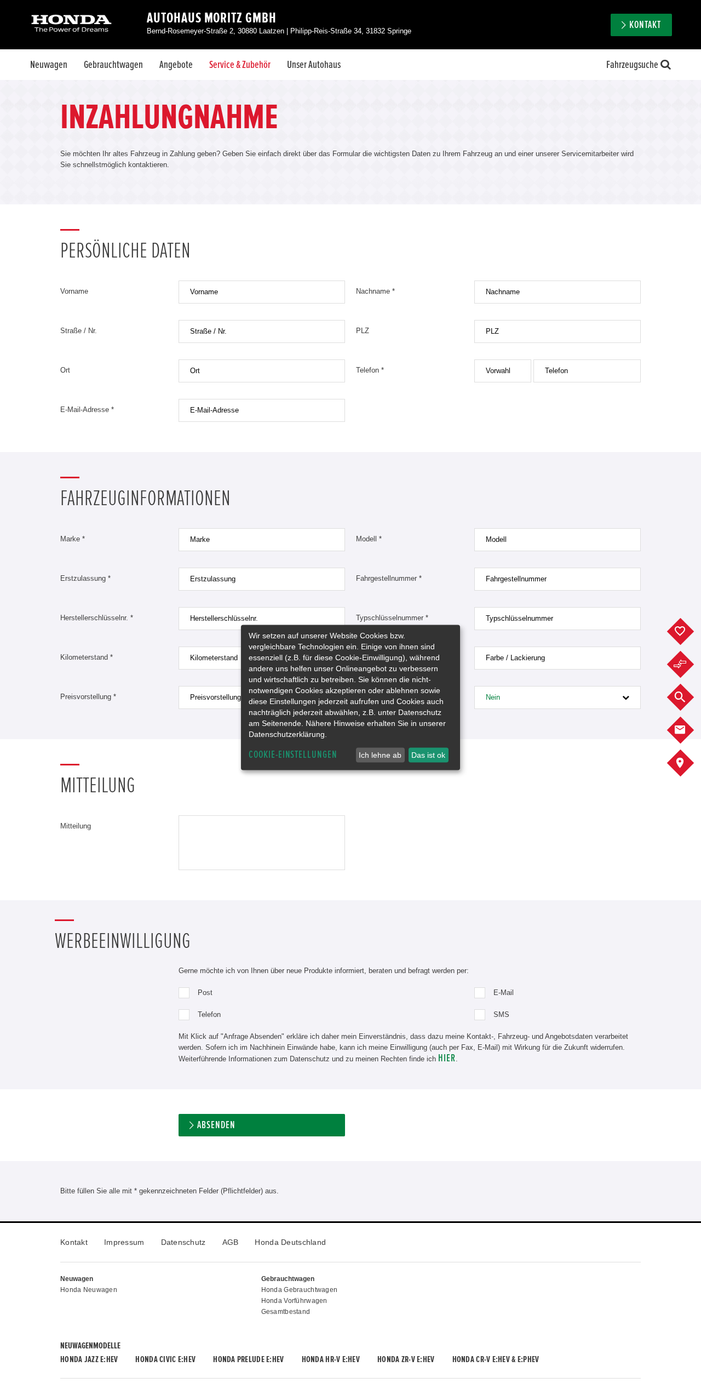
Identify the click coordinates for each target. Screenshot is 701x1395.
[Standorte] (689, 763)
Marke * (72, 539)
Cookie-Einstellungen (293, 755)
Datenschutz (183, 1242)
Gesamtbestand (286, 1312)
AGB (230, 1242)
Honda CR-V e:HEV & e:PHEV (495, 1359)
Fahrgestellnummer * (389, 578)
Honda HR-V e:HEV (331, 1359)
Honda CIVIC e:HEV (165, 1359)
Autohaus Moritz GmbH (212, 18)
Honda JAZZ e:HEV (89, 1359)
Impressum (124, 1242)
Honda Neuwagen (88, 1290)
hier (447, 1058)
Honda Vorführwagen (294, 1301)
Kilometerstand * (86, 657)
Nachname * (375, 291)
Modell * (369, 539)
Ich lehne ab (380, 755)
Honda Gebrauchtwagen (299, 1290)
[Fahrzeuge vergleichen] (689, 664)
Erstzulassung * (85, 578)
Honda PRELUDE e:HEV (248, 1359)
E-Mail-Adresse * (87, 409)
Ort (65, 370)
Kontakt (74, 1242)
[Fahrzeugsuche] (689, 697)
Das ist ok (428, 755)
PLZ (362, 331)
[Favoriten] (689, 631)
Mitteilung (75, 826)
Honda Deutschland (290, 1242)
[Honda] (71, 24)
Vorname (74, 291)
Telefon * (370, 370)
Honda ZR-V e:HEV (405, 1359)
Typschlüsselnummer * (392, 618)
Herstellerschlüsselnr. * (96, 618)
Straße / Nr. (78, 331)
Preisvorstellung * (88, 697)
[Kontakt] (689, 730)
